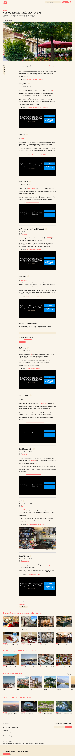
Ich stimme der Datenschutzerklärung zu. (28, 337)
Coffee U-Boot (44, 403)
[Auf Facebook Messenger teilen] (4, 69)
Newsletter (66, 2)
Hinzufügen (52, 66)
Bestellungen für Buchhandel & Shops (36, 743)
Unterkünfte (22, 732)
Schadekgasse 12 (31, 188)
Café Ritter (49, 237)
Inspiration (5, 10)
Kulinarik (5, 732)
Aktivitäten (10, 732)
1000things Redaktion (8, 20)
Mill (27, 140)
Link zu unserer (25, 339)
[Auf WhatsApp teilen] (4, 67)
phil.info (22, 506)
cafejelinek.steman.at (24, 87)
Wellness (28, 732)
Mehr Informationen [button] (31, 121)
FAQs (23, 743)
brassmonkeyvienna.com (25, 561)
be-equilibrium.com (24, 454)
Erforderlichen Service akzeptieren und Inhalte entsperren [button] (49, 120)
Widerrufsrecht (18, 743)
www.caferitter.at (24, 234)
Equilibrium (33, 460)
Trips (18, 732)
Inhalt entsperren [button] (49, 116)
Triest (9, 727)
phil (24, 509)
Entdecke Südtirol (15, 727)
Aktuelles (40, 665)
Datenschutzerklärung (28, 339)
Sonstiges (39, 732)
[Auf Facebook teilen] (4, 71)
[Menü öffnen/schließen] (71, 2)
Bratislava (5, 727)
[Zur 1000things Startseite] (5, 2)
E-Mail (22, 330)
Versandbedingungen (10, 743)
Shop (4, 743)
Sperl (31, 354)
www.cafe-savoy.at (24, 280)
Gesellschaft (33, 732)
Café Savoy (36, 282)
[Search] (46, 2)
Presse (27, 743)
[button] (4, 74)
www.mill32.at (23, 138)
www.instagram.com (24, 185)
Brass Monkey (48, 565)
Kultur (14, 732)
